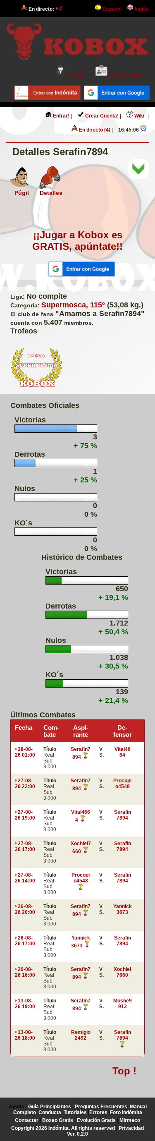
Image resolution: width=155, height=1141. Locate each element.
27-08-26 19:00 (25, 815)
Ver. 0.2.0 (77, 1134)
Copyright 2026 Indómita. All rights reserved (63, 1128)
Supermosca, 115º (73, 305)
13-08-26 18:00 (25, 1035)
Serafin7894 (122, 815)
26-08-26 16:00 (25, 972)
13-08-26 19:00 (25, 1003)
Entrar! (76, 76)
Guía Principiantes (49, 1107)
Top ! (124, 1070)
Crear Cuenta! (125, 76)
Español (111, 9)
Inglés (141, 9)
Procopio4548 (122, 783)
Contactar (26, 1120)
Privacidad (131, 1128)
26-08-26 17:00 (25, 941)
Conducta (49, 1112)
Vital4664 (122, 752)
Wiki (138, 116)
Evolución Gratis (96, 1120)
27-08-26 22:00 (25, 783)
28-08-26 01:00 (25, 752)
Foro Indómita (126, 1112)
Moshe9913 (122, 1003)
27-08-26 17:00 (25, 846)
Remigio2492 (81, 1035)
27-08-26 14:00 (25, 878)
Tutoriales (75, 1112)
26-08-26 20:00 (25, 909)
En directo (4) (94, 130)
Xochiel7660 (122, 972)
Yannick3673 (122, 909)
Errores (98, 1112)
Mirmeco (129, 1120)
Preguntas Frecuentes (101, 1107)
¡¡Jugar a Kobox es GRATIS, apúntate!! (77, 240)
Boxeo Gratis (57, 1120)
